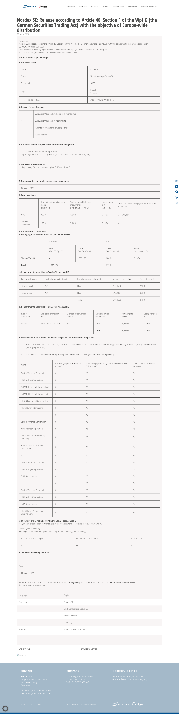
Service (94, 6)
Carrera (105, 6)
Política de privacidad (89, 705)
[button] (5, 708)
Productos (83, 6)
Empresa (71, 6)
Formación (132, 6)
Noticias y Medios (148, 6)
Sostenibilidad (118, 6)
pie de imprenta (72, 705)
